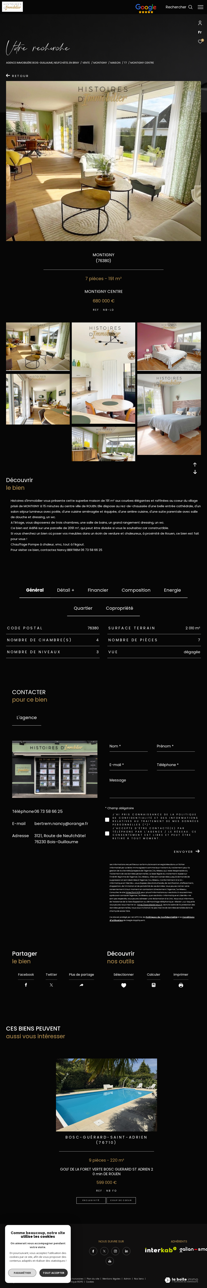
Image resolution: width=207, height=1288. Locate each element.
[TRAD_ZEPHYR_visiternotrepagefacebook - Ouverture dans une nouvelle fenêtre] (93, 1251)
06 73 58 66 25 (48, 811)
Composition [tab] (136, 590)
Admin (127, 1278)
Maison (115, 62)
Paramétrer (22, 1273)
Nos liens (139, 1278)
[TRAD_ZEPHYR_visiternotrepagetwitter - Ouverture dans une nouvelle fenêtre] (104, 1251)
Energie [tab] (172, 590)
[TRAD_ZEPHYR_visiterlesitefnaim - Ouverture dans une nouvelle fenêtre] (146, 13)
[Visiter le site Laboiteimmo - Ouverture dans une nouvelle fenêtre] (181, 1280)
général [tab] (35, 590)
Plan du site (93, 1278)
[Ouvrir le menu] (200, 7)
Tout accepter (53, 1273)
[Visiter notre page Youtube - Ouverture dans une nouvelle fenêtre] (110, 1261)
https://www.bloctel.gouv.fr (149, 905)
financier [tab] (98, 590)
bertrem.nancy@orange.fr (61, 823)
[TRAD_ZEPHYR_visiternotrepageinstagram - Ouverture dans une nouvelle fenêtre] (115, 1251)
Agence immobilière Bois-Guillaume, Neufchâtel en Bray (42, 62)
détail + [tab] (65, 590)
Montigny (100, 62)
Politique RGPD (75, 1281)
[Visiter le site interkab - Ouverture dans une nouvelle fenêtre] (161, 1249)
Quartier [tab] (83, 608)
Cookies (90, 1282)
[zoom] (38, 369)
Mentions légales (111, 1278)
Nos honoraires (75, 1278)
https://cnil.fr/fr (133, 892)
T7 (125, 62)
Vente (86, 62)
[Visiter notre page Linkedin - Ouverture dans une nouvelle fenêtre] (127, 1251)
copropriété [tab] (119, 608)
